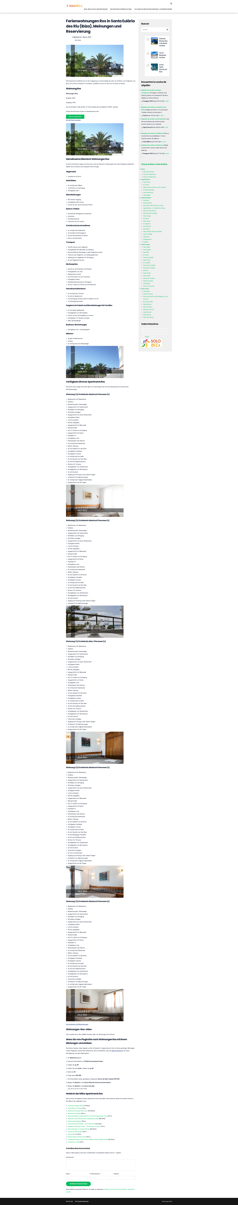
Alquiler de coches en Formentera (153, 119)
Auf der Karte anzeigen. (73, 120)
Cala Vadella (147, 250)
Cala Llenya (146, 221)
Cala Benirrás (147, 312)
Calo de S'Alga (147, 234)
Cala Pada (146, 229)
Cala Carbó (146, 247)
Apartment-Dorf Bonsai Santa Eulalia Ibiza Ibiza (83, 1118)
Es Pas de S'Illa (148, 302)
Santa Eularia (146, 198)
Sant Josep (145, 244)
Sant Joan (145, 289)
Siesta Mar (71, 1134)
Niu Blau (145, 242)
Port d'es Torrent (148, 286)
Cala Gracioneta (148, 192)
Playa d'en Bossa (148, 172)
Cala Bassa (146, 283)
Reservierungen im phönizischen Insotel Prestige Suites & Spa (88, 1116)
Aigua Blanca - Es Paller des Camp (154, 208)
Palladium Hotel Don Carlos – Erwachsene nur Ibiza (84, 1126)
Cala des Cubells (148, 257)
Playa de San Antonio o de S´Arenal (154, 187)
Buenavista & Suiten (74, 1113)
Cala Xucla (146, 291)
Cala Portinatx (147, 307)
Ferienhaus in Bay (73, 1142)
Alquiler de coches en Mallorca (152, 133)
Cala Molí (146, 252)
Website (116, 1174)
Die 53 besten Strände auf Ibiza (121, 9)
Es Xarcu (146, 255)
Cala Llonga (147, 216)
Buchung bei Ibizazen (74, 1121)
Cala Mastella (147, 203)
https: (147, 336)
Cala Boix (146, 200)
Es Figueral (146, 224)
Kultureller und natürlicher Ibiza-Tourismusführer (153, 9)
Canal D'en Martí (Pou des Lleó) (153, 205)
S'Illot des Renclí (148, 317)
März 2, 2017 (87, 37)
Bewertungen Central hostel (77, 1137)
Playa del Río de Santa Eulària (152, 231)
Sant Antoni (145, 179)
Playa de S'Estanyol (149, 211)
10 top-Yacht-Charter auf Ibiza (163, 68)
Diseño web (69, 1201)
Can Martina (147, 226)
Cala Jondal (147, 273)
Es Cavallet (146, 263)
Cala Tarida (146, 276)
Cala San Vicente (148, 309)
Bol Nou (145, 270)
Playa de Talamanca (149, 177)
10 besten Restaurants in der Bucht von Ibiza (163, 42)
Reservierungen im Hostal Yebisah (79, 1129)
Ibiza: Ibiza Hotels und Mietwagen (95, 9)
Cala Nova (146, 237)
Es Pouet (146, 185)
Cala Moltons (147, 304)
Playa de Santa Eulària (150, 213)
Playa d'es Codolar (149, 268)
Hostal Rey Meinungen (75, 1131)
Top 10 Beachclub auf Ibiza (162, 55)
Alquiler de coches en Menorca (152, 145)
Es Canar (146, 218)
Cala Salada (146, 195)
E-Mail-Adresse (95, 1174)
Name (68, 1174)
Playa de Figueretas (149, 174)
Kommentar (70, 1157)
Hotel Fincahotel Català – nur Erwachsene (81, 1124)
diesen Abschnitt (117, 1051)
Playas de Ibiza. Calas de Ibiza (154, 164)
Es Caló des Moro (148, 190)
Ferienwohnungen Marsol (76, 1105)
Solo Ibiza (78, 40)
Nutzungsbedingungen (82, 1201)
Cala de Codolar (148, 281)
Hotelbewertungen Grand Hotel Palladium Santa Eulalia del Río (88, 1139)
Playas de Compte (149, 278)
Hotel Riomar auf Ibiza (75, 1108)
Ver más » (161, 115)
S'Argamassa (147, 239)
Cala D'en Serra (148, 294)
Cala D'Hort (147, 260)
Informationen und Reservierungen (77, 1024)
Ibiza (143, 169)
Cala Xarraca (147, 315)
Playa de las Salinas (149, 265)
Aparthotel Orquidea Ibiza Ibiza (77, 1111)
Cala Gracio (146, 182)
